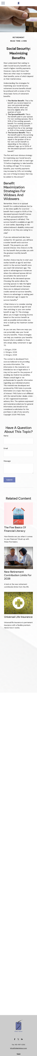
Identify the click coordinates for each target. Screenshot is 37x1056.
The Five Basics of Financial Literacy (15, 529)
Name (6, 436)
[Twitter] (18, 1039)
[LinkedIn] (22, 1039)
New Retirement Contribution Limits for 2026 (18, 575)
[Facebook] (14, 1039)
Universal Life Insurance (18, 617)
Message (7, 461)
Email (6, 448)
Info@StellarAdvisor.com (18, 1048)
